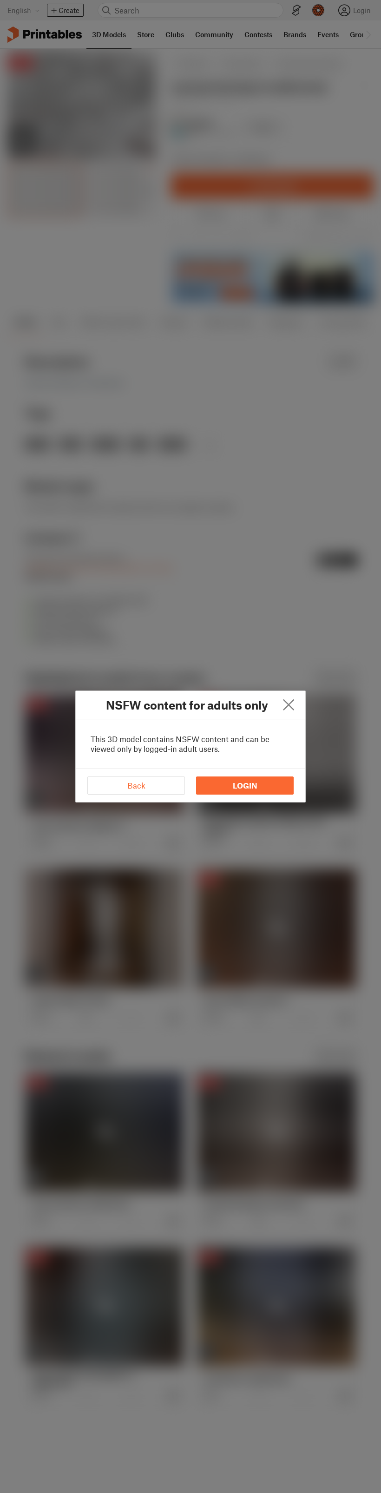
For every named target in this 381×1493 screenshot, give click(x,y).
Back (136, 785)
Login (245, 785)
